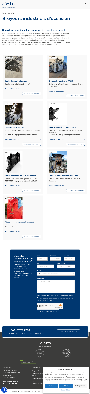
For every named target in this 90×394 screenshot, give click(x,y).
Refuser (66, 385)
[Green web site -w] (27, 360)
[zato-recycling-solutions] (8, 3)
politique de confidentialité (58, 298)
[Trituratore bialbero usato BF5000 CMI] (58, 152)
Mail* (39, 263)
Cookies (63, 390)
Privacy (68, 390)
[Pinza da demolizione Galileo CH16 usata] (58, 104)
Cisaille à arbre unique (39, 378)
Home (4, 13)
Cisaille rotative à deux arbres (39, 374)
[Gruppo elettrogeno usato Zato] (58, 57)
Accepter (51, 385)
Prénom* (53, 256)
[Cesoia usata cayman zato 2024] (13, 57)
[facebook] (3, 383)
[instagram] (6, 383)
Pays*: (39, 271)
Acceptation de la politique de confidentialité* (55, 296)
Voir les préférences (80, 385)
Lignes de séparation (39, 381)
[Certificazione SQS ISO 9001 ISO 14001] (39, 349)
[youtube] (13, 383)
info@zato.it (7, 376)
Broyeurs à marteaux (39, 371)
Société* (67, 256)
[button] (23, 89)
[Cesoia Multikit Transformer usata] (13, 104)
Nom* (39, 256)
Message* (40, 278)
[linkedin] (16, 383)
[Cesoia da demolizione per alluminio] (13, 152)
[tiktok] (9, 383)
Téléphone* (61, 263)
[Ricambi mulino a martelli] (13, 198)
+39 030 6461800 (9, 378)
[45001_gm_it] (66, 349)
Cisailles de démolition (39, 383)
